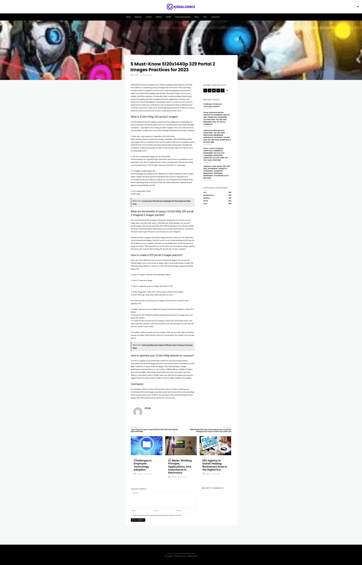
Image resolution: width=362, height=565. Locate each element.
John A (139, 474)
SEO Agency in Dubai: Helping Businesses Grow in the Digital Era (214, 465)
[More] (227, 90)
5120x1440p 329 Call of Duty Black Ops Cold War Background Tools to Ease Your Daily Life (210, 430)
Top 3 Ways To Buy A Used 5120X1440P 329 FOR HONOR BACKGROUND (154, 430)
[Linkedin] (214, 90)
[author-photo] (135, 474)
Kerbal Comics (193, 556)
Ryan (136, 75)
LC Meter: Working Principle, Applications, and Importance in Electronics (180, 466)
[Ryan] (132, 75)
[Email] (218, 90)
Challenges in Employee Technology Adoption (143, 465)
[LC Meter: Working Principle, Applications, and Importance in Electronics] (181, 445)
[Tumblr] (222, 90)
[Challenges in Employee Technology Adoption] (146, 445)
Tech (132, 59)
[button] (358, 6)
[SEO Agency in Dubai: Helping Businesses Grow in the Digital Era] (215, 445)
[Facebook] (205, 90)
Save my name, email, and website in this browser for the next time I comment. (157, 515)
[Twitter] (209, 90)
